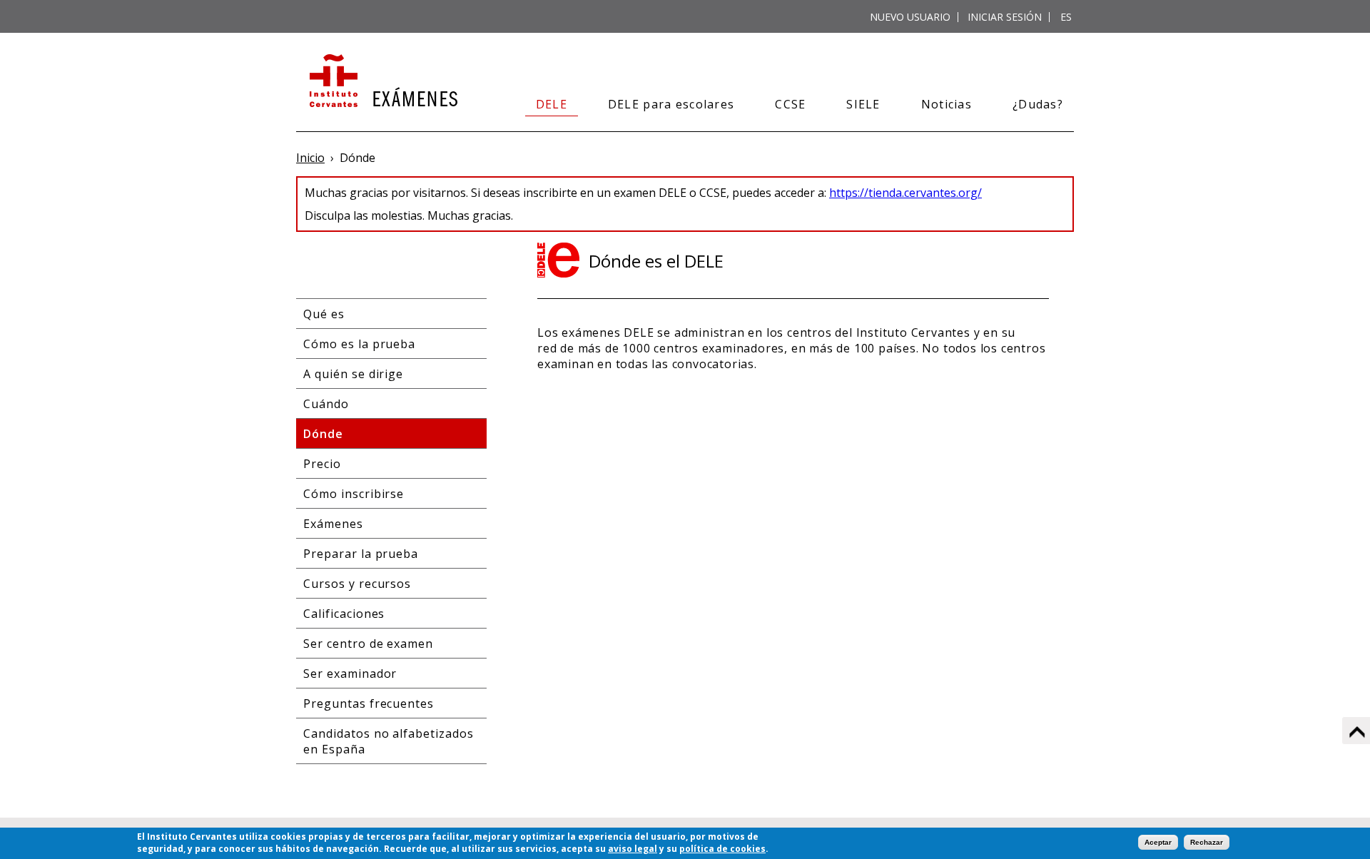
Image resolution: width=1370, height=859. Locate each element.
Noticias (946, 104)
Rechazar (1206, 842)
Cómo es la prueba (359, 344)
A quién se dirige (353, 374)
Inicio (310, 158)
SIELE (863, 104)
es (1066, 17)
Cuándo (326, 404)
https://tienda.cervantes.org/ (905, 192)
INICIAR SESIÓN (1005, 17)
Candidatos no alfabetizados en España (388, 741)
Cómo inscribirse (353, 494)
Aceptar (1158, 842)
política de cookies (722, 849)
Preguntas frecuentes (368, 703)
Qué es (324, 314)
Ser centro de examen (368, 643)
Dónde (323, 434)
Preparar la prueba (360, 553)
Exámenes (333, 524)
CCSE (790, 104)
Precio (322, 464)
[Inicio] (382, 82)
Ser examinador (350, 673)
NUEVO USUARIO (910, 17)
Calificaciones (344, 613)
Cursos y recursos (357, 583)
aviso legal (632, 849)
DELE (551, 104)
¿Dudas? (1038, 104)
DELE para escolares (671, 104)
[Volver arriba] (1355, 730)
